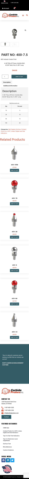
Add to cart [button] (14, 170)
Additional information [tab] (10, 86)
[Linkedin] (8, 460)
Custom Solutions (8, 450)
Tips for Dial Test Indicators (11, 436)
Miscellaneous (7, 447)
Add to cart (19, 76)
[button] (23, 15)
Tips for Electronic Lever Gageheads (10, 439)
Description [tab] (7, 82)
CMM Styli (6, 428)
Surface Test (7, 443)
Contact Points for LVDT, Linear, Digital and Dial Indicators (13, 131)
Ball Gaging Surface (15, 129)
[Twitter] (12, 460)
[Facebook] (3, 460)
